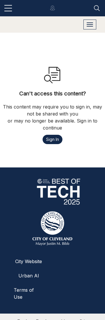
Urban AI (28, 276)
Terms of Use (24, 293)
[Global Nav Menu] (8, 8)
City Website (28, 261)
